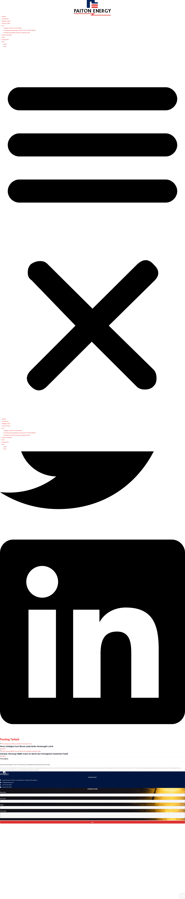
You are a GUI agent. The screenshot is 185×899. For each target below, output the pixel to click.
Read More (3, 749)
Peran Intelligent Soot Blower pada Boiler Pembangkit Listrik (26, 746)
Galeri (3, 37)
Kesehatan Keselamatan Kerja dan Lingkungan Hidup (17, 32)
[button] (92, 233)
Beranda (4, 16)
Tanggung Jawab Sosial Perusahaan (13, 28)
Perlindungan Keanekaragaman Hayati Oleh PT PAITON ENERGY (20, 30)
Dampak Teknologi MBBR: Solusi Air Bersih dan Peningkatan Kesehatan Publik (34, 754)
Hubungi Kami (5, 39)
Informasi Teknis (6, 23)
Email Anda (3, 798)
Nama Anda (3, 792)
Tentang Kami (5, 19)
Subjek (1, 805)
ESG (3, 25)
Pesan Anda (3, 811)
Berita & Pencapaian (7, 35)
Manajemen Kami (6, 21)
